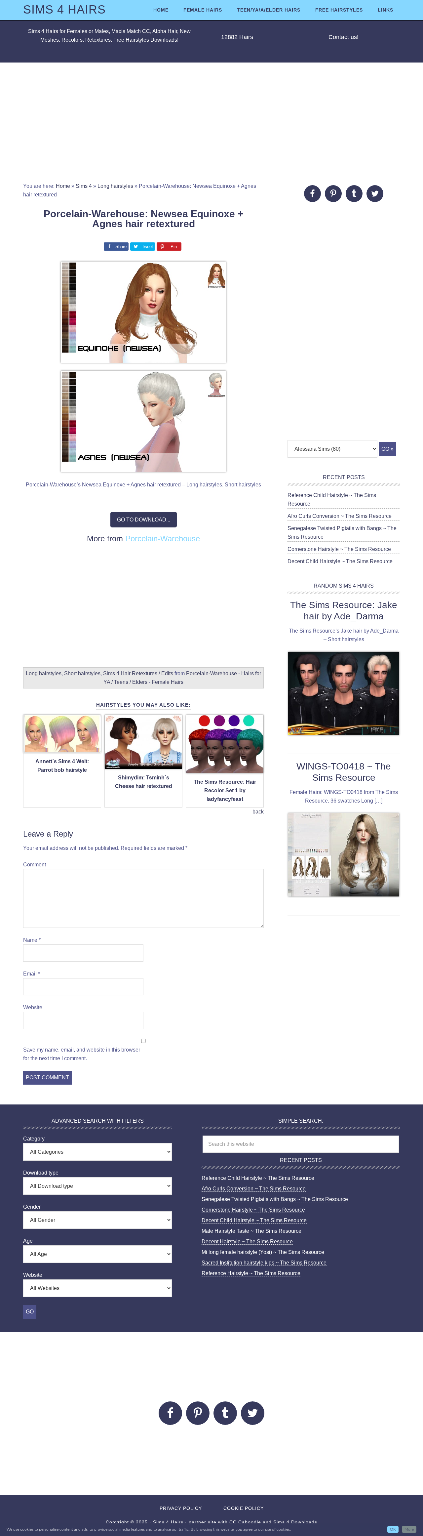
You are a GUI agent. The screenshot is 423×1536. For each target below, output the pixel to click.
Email (31, 973)
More (409, 1529)
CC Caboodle (245, 1522)
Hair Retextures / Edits (147, 673)
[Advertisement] (211, 122)
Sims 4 (84, 186)
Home (63, 186)
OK (393, 1529)
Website (32, 1007)
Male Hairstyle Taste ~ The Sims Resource (251, 1231)
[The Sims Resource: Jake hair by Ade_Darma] (344, 695)
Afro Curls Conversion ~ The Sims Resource (340, 516)
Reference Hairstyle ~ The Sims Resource (251, 1273)
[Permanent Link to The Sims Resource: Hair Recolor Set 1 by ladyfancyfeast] (224, 769)
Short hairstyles (82, 673)
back (258, 811)
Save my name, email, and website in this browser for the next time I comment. (81, 1054)
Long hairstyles (115, 186)
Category (34, 1139)
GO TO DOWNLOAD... (143, 519)
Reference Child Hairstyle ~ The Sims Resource (258, 1178)
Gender (32, 1207)
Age (28, 1241)
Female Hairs (167, 682)
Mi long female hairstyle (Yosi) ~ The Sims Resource (263, 1252)
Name (32, 940)
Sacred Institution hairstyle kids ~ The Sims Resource (264, 1263)
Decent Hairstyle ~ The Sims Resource (247, 1241)
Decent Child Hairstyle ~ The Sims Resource (340, 561)
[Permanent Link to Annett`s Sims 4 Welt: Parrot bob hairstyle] (62, 749)
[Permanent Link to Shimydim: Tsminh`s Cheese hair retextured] (143, 765)
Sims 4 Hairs (64, 9)
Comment (34, 864)
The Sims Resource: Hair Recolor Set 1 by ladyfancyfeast (225, 790)
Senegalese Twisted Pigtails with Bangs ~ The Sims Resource (275, 1199)
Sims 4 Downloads (295, 1522)
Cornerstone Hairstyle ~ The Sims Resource (339, 549)
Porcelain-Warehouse (162, 538)
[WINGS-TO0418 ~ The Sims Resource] (344, 856)
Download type (40, 1173)
